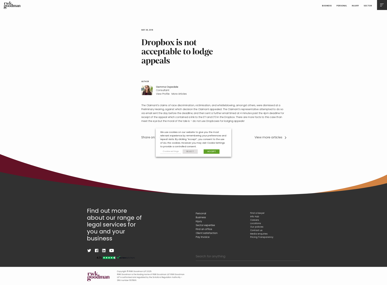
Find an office (204, 229)
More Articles (179, 94)
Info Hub (254, 217)
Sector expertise (205, 225)
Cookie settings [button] (171, 151)
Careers (254, 220)
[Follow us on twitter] (89, 250)
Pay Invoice (203, 237)
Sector (368, 6)
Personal (342, 6)
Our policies (256, 227)
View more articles (268, 137)
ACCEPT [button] (211, 152)
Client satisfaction (207, 233)
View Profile (163, 94)
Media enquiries (259, 234)
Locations (255, 223)
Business (327, 6)
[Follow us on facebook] (96, 250)
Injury (355, 6)
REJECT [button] (190, 152)
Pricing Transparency (261, 237)
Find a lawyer (257, 213)
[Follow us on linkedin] (103, 250)
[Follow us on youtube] (111, 250)
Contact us (256, 230)
